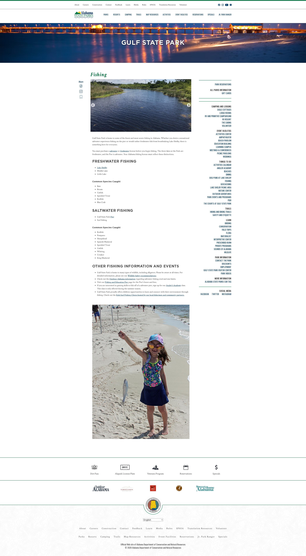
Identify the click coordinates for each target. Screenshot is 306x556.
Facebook (205, 294)
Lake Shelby (102, 167)
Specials (211, 14)
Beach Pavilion (224, 140)
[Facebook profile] (219, 5)
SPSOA (153, 5)
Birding (228, 223)
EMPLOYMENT (225, 267)
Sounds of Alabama (222, 249)
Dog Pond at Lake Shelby (220, 177)
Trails (138, 14)
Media (136, 5)
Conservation (225, 226)
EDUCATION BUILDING (222, 143)
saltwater (113, 151)
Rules (144, 5)
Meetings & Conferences (220, 150)
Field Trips (226, 229)
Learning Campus (223, 146)
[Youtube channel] (226, 5)
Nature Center (225, 190)
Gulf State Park (153, 43)
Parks (106, 14)
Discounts (226, 263)
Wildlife (227, 252)
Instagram (226, 294)
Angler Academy (224, 168)
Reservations (198, 14)
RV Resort (226, 119)
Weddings (227, 156)
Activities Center (223, 134)
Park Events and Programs (219, 197)
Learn (128, 5)
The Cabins (226, 122)
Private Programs (223, 245)
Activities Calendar (222, 164)
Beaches (227, 171)
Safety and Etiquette (222, 215)
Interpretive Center (222, 239)
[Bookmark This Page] (81, 98)
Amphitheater (225, 137)
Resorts (116, 14)
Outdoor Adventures (221, 193)
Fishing (228, 181)
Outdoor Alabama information (122, 279)
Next (188, 105)
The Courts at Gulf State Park (217, 203)
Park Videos (226, 273)
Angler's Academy (173, 285)
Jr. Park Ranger (225, 14)
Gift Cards (226, 93)
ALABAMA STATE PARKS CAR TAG (218, 281)
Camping (128, 14)
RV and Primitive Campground (218, 116)
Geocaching (226, 184)
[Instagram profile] (223, 5)
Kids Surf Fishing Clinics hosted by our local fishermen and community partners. (150, 295)
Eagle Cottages (224, 109)
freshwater (124, 151)
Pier (112, 216)
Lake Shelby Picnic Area (220, 187)
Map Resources (152, 14)
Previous (93, 105)
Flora (228, 232)
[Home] (83, 14)
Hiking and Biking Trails (220, 211)
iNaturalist (226, 236)
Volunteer (183, 5)
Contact (109, 5)
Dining (228, 174)
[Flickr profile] (231, 5)
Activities (167, 14)
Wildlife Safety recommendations (142, 275)
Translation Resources (167, 5)
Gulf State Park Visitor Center (217, 270)
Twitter (215, 294)
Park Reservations (223, 84)
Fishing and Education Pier (116, 282)
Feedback (118, 5)
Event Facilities (181, 14)
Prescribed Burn (224, 242)
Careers (86, 5)
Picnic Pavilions (224, 153)
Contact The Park (223, 260)
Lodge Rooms (225, 112)
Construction (97, 5)
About (76, 5)
